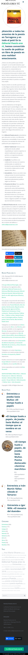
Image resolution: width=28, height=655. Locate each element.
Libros (3, 531)
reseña (16, 588)
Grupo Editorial (6, 362)
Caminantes (14, 555)
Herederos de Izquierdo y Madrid (11, 354)
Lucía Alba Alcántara (10, 571)
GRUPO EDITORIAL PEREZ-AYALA (11, 374)
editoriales (5, 289)
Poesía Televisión (15, 305)
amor (3, 553)
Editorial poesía (14, 291)
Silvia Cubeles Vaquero (9, 590)
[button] (23, 1)
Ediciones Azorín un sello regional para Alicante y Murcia (13, 295)
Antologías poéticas (11, 317)
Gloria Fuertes (10, 319)
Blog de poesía (6, 309)
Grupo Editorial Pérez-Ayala (11, 285)
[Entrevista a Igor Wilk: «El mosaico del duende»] (14, 511)
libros (22, 325)
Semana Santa (22, 588)
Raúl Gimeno (11, 588)
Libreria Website (19, 335)
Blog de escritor (19, 307)
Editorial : (14, 376)
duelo (3, 560)
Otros (3, 540)
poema (20, 576)
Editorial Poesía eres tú (14, 289)
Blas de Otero (18, 319)
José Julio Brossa (21, 566)
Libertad (3, 569)
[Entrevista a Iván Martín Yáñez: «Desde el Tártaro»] (14, 492)
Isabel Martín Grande (14, 566)
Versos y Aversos (17, 590)
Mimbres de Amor (14, 574)
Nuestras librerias (14, 313)
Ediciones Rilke (6, 291)
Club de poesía (10, 307)
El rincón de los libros (19, 337)
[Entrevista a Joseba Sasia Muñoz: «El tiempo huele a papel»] (14, 402)
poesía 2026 (18, 578)
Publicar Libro (7, 382)
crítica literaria (9, 557)
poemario (5, 578)
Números (4, 536)
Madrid (6, 364)
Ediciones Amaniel (7, 293)
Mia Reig (8, 574)
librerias (4, 331)
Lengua (4, 529)
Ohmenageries (4, 576)
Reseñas (4, 545)
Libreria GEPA (10, 335)
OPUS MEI (10, 576)
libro (12, 327)
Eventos (4, 527)
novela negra (21, 574)
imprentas (18, 350)
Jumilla (15, 364)
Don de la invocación (20, 557)
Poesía (4, 542)
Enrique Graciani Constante (7, 564)
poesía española (16, 583)
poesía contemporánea (13, 581)
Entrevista (17, 564)
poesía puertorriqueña (12, 585)
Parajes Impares (15, 576)
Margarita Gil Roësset (18, 571)
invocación (7, 567)
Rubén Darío (5, 321)
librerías (19, 327)
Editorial (22, 291)
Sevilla (3, 590)
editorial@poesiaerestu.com (10, 224)
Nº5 (3, 538)
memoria (4, 574)
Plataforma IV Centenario (9, 311)
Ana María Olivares (12, 552)
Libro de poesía (16, 382)
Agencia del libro (15, 309)
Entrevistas (5, 524)
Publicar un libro (10, 315)
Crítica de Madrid (7, 347)
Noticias (4, 533)
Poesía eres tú (6, 583)
